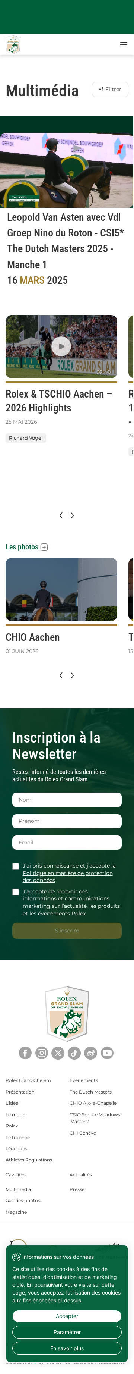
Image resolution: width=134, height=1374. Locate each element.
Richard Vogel (26, 438)
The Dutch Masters (91, 1092)
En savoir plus (67, 1348)
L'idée (12, 1103)
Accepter (67, 1316)
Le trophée (18, 1137)
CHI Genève (83, 1133)
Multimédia (18, 1189)
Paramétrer (67, 1332)
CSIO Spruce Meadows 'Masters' (95, 1118)
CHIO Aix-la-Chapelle (93, 1103)
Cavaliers (16, 1174)
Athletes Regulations (29, 1160)
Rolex (12, 1126)
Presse (77, 1189)
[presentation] (60, 515)
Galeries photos (23, 1200)
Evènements (84, 1080)
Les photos (22, 546)
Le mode (15, 1114)
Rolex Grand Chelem (28, 1080)
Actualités (81, 1174)
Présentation (20, 1092)
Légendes (16, 1148)
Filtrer (112, 89)
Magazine (16, 1212)
